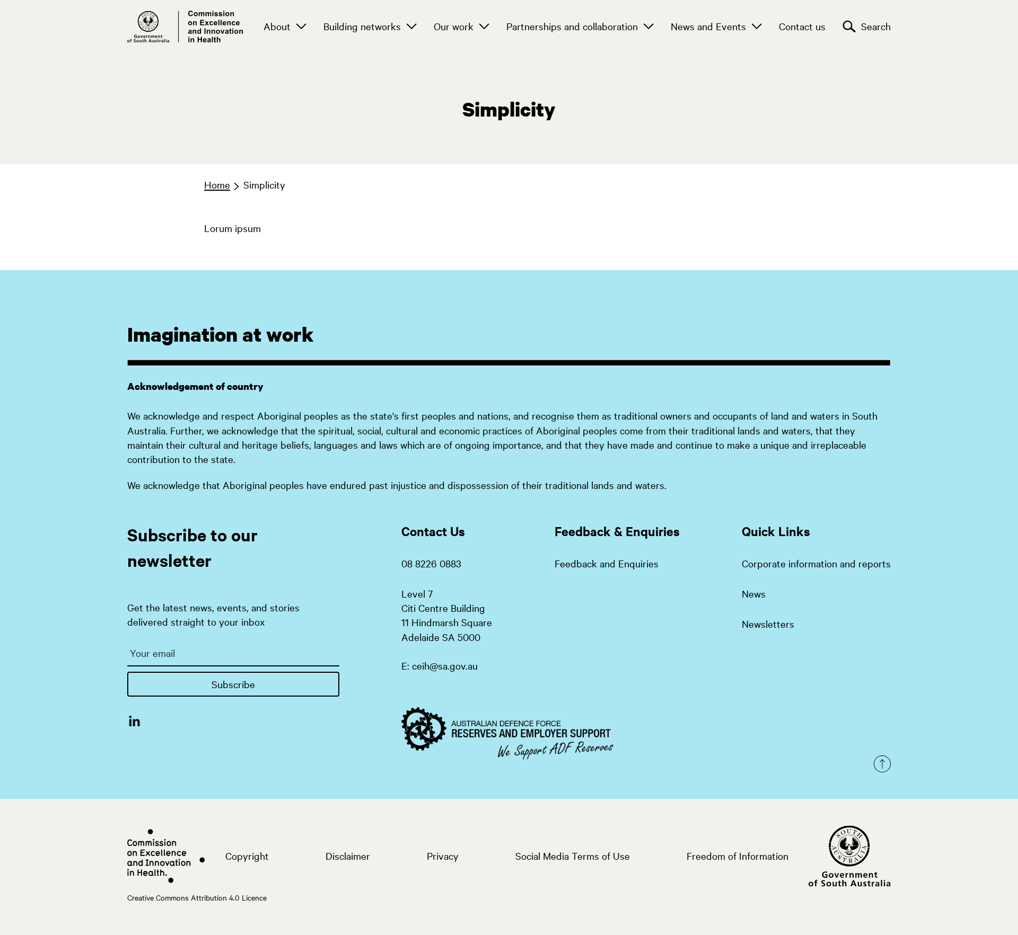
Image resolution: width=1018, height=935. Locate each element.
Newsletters (768, 623)
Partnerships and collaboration (572, 26)
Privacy (443, 855)
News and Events (708, 26)
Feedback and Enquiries (607, 563)
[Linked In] (134, 720)
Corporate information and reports (816, 563)
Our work (453, 26)
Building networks (362, 26)
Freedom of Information (737, 855)
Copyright (247, 855)
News (754, 593)
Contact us (802, 26)
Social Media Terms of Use (572, 855)
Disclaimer (348, 855)
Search (876, 26)
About (277, 26)
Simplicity (264, 184)
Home (217, 184)
